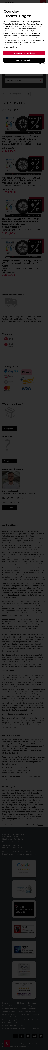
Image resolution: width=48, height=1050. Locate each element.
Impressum (41, 63)
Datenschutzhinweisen (12, 47)
